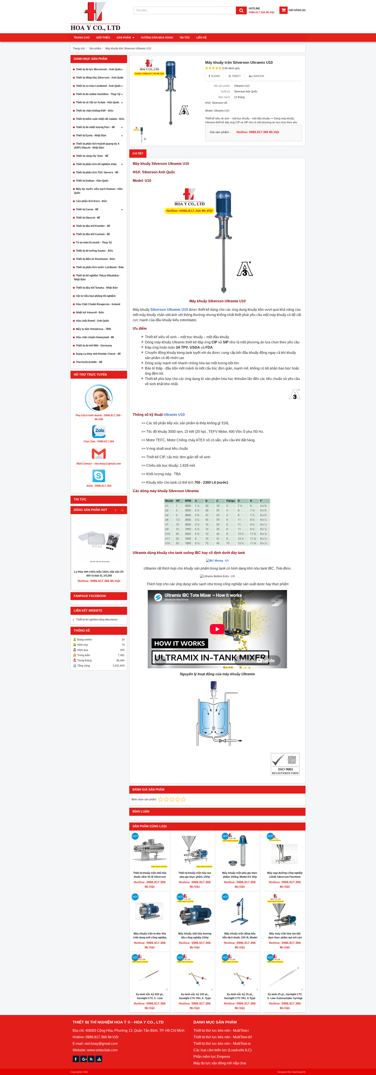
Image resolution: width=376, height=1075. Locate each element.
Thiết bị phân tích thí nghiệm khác (96, 164)
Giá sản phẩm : (220, 132)
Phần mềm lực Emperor (211, 1056)
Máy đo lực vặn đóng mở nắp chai (219, 1063)
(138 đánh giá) (231, 68)
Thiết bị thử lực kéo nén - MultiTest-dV (222, 1037)
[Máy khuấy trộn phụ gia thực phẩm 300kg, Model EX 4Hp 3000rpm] (240, 851)
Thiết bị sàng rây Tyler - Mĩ (92, 155)
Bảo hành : (224, 97)
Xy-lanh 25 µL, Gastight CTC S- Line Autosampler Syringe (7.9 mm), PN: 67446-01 (285, 998)
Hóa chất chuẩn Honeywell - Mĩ (95, 337)
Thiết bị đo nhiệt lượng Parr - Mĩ (95, 127)
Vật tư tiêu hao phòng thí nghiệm (96, 296)
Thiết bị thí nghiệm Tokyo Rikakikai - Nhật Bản (97, 277)
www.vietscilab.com (102, 1050)
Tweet (236, 76)
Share (215, 76)
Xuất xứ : (226, 91)
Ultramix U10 (174, 414)
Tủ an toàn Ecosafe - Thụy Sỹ (94, 242)
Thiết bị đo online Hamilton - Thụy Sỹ (98, 94)
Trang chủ (82, 37)
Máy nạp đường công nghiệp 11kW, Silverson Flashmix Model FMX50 (284, 876)
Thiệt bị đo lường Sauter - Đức (94, 250)
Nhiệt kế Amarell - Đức (90, 312)
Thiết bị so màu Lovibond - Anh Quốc (98, 85)
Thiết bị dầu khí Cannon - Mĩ (93, 234)
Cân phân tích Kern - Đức (91, 201)
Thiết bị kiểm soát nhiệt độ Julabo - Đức (100, 118)
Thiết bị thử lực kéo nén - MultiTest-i (221, 1030)
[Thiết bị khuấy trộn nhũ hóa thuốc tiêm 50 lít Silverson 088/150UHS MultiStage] (150, 851)
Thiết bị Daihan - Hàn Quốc (92, 180)
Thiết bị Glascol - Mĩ (88, 217)
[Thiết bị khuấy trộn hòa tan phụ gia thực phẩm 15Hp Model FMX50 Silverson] (195, 851)
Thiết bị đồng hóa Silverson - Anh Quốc (100, 77)
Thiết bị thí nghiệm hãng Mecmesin (97, 619)
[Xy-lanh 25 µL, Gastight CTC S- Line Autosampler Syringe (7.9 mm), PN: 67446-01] (285, 972)
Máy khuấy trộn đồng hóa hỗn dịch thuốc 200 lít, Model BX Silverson (239, 937)
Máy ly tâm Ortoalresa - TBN (93, 329)
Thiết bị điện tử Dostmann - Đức (95, 259)
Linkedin (257, 76)
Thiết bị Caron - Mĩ (87, 209)
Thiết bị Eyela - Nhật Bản (91, 135)
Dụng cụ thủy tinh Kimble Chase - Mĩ (98, 353)
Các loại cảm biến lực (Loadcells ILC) (222, 1050)
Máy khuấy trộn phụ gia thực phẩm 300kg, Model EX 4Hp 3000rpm (239, 876)
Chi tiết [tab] (138, 153)
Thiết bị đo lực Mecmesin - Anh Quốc (98, 69)
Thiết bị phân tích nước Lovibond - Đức (100, 267)
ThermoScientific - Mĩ (89, 362)
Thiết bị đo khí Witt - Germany (94, 345)
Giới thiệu (103, 37)
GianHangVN (299, 1072)
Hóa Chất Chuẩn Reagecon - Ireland (98, 304)
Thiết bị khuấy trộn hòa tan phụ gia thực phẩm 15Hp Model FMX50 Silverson (194, 876)
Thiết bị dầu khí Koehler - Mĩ (93, 225)
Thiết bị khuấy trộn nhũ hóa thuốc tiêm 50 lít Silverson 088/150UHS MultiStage (149, 876)
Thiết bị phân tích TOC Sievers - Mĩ (97, 172)
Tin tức (185, 37)
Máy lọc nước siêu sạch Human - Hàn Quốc (98, 190)
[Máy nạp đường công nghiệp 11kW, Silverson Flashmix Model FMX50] (285, 851)
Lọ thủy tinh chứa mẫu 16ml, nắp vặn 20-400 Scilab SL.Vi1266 (99, 573)
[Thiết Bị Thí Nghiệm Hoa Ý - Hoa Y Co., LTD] (95, 30)
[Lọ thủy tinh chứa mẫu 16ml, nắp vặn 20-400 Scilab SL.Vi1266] (99, 542)
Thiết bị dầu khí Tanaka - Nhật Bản (97, 287)
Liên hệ (201, 37)
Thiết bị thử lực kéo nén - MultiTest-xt (221, 1043)
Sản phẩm (124, 37)
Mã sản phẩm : (222, 85)
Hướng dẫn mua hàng (157, 37)
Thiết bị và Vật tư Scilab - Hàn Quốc (97, 102)
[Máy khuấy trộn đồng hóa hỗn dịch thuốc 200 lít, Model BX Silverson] (240, 911)
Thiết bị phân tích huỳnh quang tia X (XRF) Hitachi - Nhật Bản (96, 145)
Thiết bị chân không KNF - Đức (95, 110)
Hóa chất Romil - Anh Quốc (92, 320)
